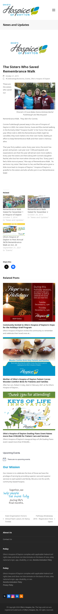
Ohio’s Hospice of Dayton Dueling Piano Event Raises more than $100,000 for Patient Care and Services (27, 434)
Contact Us (7, 539)
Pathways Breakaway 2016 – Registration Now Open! (43, 519)
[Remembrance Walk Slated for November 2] (39, 201)
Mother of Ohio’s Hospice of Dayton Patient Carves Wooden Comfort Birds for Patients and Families (26, 380)
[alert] (29, 459)
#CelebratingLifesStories (15, 79)
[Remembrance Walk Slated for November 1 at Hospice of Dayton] (14, 201)
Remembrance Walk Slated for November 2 (38, 210)
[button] (53, 10)
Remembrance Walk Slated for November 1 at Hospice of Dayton (13, 212)
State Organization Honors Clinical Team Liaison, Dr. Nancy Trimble (16, 519)
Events (27, 79)
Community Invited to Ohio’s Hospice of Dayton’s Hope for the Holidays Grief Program (29, 326)
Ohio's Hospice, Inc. (27, 607)
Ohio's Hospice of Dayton (40, 79)
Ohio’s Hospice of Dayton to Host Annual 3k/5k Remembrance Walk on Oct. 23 (13, 241)
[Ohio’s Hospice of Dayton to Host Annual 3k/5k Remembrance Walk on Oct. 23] (14, 229)
